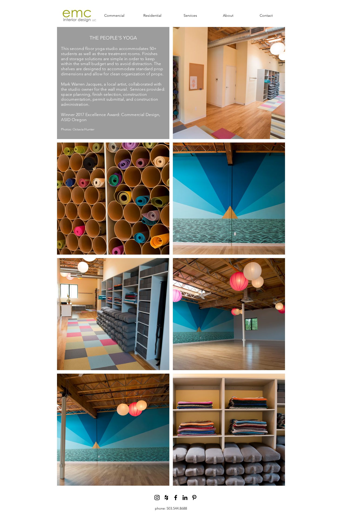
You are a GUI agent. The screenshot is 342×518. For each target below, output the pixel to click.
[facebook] (175, 497)
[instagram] (157, 497)
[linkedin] (184, 497)
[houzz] (166, 497)
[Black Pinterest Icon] (194, 497)
